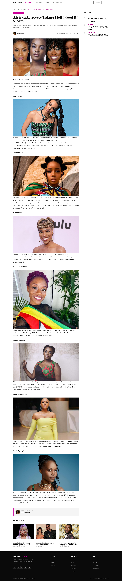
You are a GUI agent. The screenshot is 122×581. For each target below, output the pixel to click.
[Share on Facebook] (77, 33)
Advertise (73, 565)
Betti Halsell (25, 512)
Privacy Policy (95, 565)
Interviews (59, 2)
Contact (73, 571)
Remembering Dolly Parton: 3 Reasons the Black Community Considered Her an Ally (21, 544)
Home (14, 9)
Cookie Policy (95, 568)
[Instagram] (14, 567)
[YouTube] (29, 567)
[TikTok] (25, 567)
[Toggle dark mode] (107, 2)
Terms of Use (95, 560)
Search (98, 2)
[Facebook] (21, 567)
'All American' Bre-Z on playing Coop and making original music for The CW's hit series (98, 28)
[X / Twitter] (18, 567)
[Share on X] (74, 33)
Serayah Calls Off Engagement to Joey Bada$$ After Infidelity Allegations (45, 544)
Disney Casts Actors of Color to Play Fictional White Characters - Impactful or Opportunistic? (98, 20)
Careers (73, 568)
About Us (73, 560)
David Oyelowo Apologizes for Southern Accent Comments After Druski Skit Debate (68, 544)
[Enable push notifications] (103, 2)
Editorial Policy (96, 562)
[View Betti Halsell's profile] (18, 512)
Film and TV (39, 2)
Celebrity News (49, 2)
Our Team (74, 562)
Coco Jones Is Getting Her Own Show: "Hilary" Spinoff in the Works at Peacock (98, 35)
